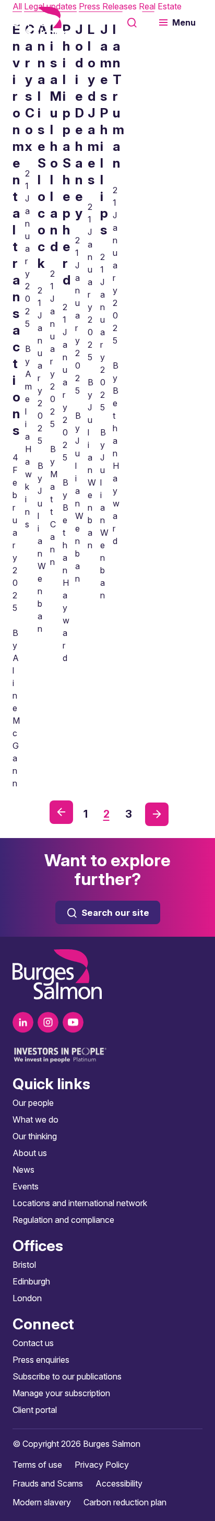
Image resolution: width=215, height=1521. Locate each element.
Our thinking (35, 1136)
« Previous (61, 812)
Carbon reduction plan (124, 1502)
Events (26, 1186)
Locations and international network (80, 1203)
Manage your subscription (61, 1393)
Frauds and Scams (48, 1483)
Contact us (33, 1343)
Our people (33, 1103)
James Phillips (106, 129)
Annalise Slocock (42, 146)
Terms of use (37, 1464)
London (27, 1298)
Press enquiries (41, 1359)
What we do (35, 1119)
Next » (157, 814)
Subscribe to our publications (67, 1376)
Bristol (24, 1264)
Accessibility (118, 1483)
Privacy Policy (102, 1464)
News (23, 1169)
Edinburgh (31, 1281)
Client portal (35, 1410)
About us (30, 1153)
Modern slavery (42, 1502)
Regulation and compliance (63, 1220)
